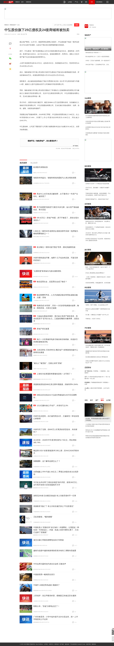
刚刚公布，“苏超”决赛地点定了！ (46, 606)
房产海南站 (75, 145)
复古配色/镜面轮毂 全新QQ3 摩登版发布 (97, 357)
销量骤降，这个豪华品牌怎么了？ (46, 461)
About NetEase (39, 644)
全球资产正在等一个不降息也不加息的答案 (97, 183)
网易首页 (17, 2)
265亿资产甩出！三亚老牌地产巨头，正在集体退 (98, 64)
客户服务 (62, 644)
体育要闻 (88, 204)
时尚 (86, 400)
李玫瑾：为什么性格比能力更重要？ (95, 404)
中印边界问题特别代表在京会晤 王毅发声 (49, 564)
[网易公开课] (70, 2)
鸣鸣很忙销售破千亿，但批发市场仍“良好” (97, 199)
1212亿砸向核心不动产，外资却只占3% (52, 405)
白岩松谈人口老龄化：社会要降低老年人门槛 (98, 408)
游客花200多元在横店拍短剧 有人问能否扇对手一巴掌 (54, 496)
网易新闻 (91, 25)
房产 (96, 400)
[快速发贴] (10, 43)
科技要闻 (88, 287)
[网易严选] (76, 2)
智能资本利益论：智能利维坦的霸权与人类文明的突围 (54, 178)
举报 (78, 34)
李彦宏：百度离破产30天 (92, 420)
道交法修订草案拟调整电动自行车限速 (48, 540)
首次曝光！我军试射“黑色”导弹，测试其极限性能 (56, 247)
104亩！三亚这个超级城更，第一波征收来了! (98, 60)
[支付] (82, 2)
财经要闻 (88, 166)
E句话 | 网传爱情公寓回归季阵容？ (95, 273)
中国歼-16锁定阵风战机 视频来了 (46, 585)
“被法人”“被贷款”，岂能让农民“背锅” (47, 363)
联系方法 (51, 644)
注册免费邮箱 (99, 2)
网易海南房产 (13, 25)
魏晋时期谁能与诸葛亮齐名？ (94, 416)
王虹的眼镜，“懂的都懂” (42, 517)
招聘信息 (56, 644)
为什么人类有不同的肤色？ (93, 412)
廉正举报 (88, 644)
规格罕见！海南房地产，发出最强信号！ (43, 141)
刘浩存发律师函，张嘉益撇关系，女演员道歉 (98, 282)
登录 (92, 2)
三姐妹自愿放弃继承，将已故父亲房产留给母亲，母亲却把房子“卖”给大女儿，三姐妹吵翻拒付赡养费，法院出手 (56, 318)
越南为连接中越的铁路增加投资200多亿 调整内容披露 (54, 551)
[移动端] (64, 2)
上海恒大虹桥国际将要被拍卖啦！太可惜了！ (54, 374)
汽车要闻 (88, 328)
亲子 (91, 400)
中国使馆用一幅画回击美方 (44, 574)
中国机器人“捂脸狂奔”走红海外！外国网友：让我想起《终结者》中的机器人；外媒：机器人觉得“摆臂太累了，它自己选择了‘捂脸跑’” (56, 529)
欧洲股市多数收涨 (40, 167)
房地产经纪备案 (43, 329)
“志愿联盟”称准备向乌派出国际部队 (47, 271)
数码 (102, 400)
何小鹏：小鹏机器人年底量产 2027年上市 (97, 314)
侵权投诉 (94, 644)
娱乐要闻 (88, 250)
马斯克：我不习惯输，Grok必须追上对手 (97, 305)
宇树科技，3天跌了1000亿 (93, 318)
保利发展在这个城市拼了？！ (94, 52)
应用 (22, 2)
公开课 (108, 400)
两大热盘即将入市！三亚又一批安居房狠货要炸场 (98, 56)
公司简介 (46, 644)
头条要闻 (88, 98)
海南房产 (88, 35)
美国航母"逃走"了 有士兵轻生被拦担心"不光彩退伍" (53, 506)
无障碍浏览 (28, 2)
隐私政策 (67, 644)
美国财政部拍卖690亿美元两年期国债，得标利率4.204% (55, 384)
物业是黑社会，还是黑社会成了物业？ (52, 282)
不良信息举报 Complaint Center (77, 644)
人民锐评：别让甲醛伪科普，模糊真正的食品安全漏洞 (54, 596)
